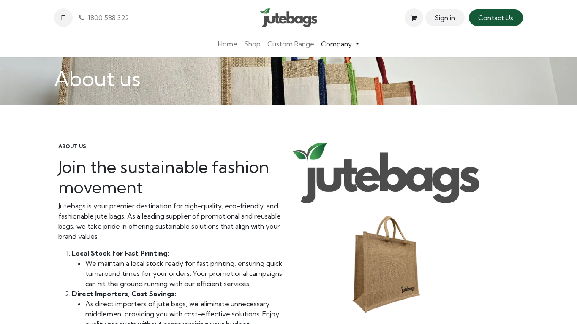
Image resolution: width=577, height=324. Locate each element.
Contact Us (495, 18)
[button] (63, 17)
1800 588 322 (106, 18)
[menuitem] (228, 43)
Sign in (445, 18)
